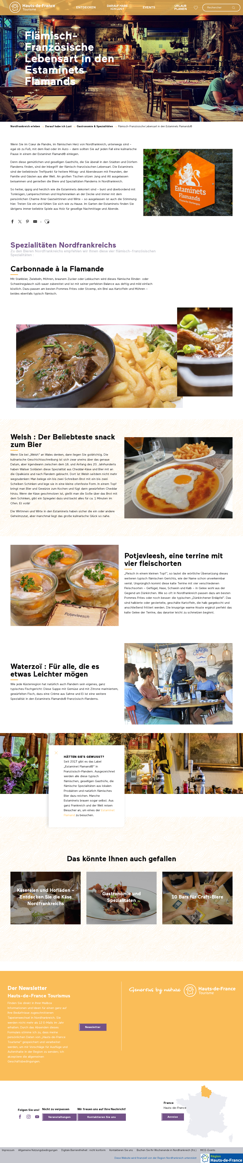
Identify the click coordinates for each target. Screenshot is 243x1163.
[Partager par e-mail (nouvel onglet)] (35, 222)
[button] (221, 5)
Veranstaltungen (59, 1117)
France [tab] (169, 1103)
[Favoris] (196, 7)
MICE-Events (207, 1150)
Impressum (8, 1150)
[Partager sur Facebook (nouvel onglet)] (12, 222)
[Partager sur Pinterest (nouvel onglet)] (27, 222)
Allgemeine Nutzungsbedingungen (38, 1150)
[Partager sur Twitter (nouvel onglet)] (20, 222)
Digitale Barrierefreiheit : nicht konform (83, 1150)
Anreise (172, 1117)
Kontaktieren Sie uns (101, 1117)
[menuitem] (29, 8)
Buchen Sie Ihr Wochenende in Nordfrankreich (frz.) (166, 1150)
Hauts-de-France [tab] (175, 1108)
